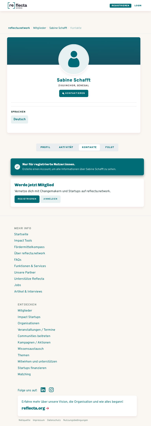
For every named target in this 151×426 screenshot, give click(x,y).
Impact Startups (29, 317)
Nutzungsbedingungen (75, 420)
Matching (24, 374)
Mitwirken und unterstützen (37, 362)
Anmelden (50, 199)
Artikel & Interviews (28, 292)
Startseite (21, 234)
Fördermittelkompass (29, 247)
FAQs (17, 260)
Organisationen (28, 323)
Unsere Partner (25, 273)
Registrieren (120, 5)
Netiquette (24, 420)
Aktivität (66, 147)
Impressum (39, 420)
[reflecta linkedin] (43, 390)
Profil (45, 147)
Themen (23, 355)
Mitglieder (25, 311)
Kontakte (89, 147)
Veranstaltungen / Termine (36, 330)
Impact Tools (23, 241)
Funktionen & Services (30, 266)
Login (138, 6)
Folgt (109, 147)
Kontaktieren (75, 93)
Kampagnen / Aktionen (34, 343)
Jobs (17, 285)
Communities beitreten (34, 336)
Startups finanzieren (32, 368)
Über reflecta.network (29, 253)
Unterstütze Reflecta (29, 279)
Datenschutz (54, 420)
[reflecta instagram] (51, 390)
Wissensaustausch (31, 349)
